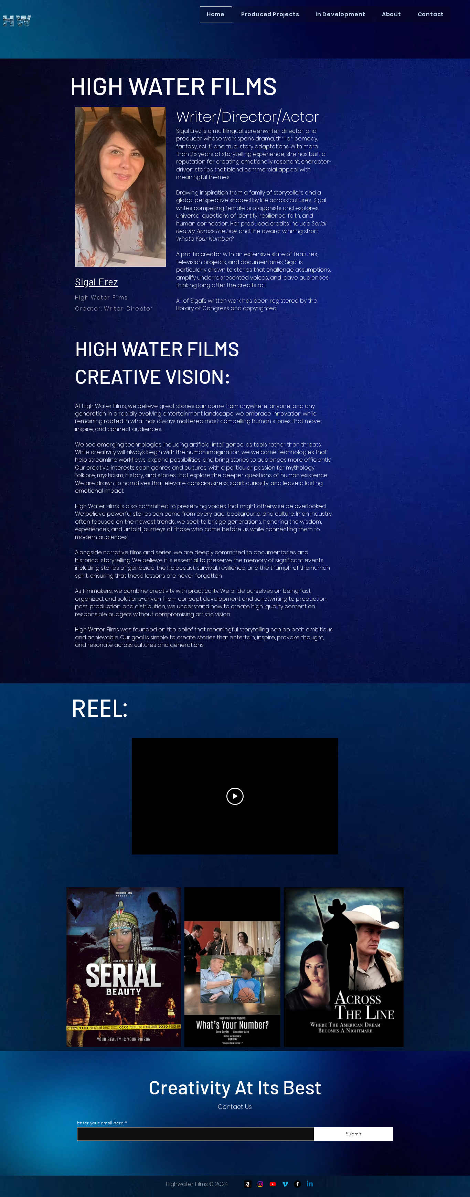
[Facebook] (297, 1184)
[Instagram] (260, 1184)
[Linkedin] (309, 1184)
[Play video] (235, 796)
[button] (270, 14)
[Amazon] (248, 1184)
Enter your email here (100, 1122)
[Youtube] (272, 1184)
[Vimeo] (285, 1184)
